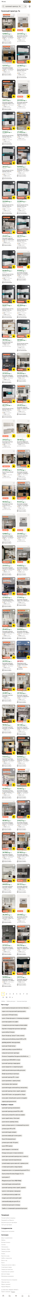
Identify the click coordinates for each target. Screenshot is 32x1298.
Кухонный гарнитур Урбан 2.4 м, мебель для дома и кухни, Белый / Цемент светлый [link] (8, 855)
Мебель (3, 1240)
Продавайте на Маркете (7, 1220)
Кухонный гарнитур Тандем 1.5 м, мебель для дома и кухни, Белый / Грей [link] (7, 948)
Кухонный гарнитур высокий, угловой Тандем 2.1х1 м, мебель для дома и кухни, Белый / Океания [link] (23, 980)
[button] (30, 6)
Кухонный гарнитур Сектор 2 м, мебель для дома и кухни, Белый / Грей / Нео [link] (23, 695)
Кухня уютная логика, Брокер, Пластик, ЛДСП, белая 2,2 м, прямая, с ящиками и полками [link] (22, 69)
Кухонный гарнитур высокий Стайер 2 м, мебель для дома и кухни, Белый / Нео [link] (7, 917)
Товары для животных (7, 1269)
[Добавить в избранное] (14, 15)
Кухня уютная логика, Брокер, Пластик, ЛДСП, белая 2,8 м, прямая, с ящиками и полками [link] (22, 344)
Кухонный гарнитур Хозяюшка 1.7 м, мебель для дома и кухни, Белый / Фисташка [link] (23, 759)
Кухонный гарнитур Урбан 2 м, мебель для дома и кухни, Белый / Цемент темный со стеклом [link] (23, 948)
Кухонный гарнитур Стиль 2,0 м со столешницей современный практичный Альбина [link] (7, 442)
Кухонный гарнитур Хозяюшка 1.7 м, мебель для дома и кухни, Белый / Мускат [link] (8, 980)
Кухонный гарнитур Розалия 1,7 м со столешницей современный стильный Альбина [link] (23, 36)
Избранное (16, 1296)
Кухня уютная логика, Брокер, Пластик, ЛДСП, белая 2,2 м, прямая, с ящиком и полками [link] (8, 205)
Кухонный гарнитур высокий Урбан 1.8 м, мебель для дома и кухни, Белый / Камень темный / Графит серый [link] (23, 376)
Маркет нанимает (5, 1284)
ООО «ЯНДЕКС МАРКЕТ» (12, 1289)
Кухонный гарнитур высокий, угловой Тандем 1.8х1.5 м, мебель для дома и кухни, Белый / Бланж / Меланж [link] (8, 887)
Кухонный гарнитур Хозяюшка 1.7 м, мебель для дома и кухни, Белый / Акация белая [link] (23, 169)
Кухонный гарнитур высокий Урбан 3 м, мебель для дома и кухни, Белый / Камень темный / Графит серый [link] (23, 887)
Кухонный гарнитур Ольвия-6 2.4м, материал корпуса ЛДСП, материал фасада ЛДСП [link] (7, 342)
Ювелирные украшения (7, 1276)
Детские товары (5, 1274)
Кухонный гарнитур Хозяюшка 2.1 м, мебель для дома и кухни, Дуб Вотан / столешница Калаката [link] (8, 759)
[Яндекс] (13, 1292)
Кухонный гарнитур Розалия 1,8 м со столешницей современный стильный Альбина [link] (23, 536)
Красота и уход (5, 1256)
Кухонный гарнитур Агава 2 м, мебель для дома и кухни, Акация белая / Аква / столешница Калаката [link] (8, 239)
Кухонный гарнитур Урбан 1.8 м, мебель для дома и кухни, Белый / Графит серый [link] (23, 600)
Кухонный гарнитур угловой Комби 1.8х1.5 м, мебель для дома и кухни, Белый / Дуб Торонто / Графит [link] (22, 855)
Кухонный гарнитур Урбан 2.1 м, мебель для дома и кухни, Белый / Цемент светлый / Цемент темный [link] (23, 727)
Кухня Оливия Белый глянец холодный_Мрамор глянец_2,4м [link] (7, 472)
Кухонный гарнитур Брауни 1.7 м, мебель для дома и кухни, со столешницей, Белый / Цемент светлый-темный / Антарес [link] (23, 791)
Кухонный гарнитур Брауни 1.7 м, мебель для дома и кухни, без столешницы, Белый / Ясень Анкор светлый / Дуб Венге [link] (23, 273)
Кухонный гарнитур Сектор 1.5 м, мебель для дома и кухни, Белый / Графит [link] (22, 823)
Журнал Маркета (5, 1286)
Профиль (29, 1296)
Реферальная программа (7, 1231)
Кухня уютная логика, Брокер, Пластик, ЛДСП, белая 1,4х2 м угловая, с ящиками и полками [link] (8, 136)
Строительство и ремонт (7, 1271)
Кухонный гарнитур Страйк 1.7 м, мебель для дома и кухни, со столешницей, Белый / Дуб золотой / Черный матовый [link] (23, 504)
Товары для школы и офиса (8, 1265)
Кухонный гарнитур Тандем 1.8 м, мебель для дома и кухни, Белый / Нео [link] (7, 664)
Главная (3, 1296)
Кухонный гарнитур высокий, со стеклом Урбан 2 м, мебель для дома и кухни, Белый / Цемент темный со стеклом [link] (8, 727)
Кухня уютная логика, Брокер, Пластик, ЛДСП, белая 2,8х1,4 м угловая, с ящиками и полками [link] (8, 309)
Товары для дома (5, 1251)
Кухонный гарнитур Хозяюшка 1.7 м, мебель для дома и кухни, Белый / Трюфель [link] (23, 632)
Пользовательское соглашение (9, 1279)
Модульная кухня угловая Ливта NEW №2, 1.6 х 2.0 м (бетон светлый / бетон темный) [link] (22, 664)
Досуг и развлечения (6, 1238)
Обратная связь (5, 1282)
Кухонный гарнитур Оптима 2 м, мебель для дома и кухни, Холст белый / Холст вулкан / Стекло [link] (8, 568)
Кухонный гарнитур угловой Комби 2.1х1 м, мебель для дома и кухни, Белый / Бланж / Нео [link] (8, 632)
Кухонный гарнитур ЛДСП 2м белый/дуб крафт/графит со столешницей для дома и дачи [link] (23, 135)
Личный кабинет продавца (8, 1218)
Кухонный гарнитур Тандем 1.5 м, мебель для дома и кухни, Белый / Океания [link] (7, 376)
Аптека (3, 1253)
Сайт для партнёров (6, 1224)
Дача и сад (4, 1260)
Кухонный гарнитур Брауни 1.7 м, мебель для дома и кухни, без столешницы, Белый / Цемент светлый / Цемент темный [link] (8, 36)
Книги (3, 1262)
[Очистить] (25, 6)
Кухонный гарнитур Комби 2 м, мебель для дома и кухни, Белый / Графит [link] (23, 408)
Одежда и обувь (5, 1249)
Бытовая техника (5, 1242)
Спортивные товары (6, 1267)
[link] (16, 1008)
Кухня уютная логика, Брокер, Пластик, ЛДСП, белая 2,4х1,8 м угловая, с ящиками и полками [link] (23, 240)
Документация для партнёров (9, 1222)
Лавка (9, 1296)
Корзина (22, 1296)
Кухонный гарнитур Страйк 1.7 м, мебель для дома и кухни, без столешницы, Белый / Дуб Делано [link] (23, 472)
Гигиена (3, 1244)
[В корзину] (14, 30)
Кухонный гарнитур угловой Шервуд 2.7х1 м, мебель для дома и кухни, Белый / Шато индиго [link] (8, 600)
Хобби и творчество (6, 1258)
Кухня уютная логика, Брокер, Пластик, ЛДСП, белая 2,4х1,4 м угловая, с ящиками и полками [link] (23, 309)
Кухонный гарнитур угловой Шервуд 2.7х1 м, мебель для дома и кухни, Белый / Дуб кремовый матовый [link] (8, 791)
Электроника (4, 1247)
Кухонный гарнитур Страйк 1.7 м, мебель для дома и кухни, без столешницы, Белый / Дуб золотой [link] (8, 68)
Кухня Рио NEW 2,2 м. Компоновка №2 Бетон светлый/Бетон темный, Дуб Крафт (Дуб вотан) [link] (23, 442)
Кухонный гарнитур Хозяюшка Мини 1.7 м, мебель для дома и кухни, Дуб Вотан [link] (8, 103)
